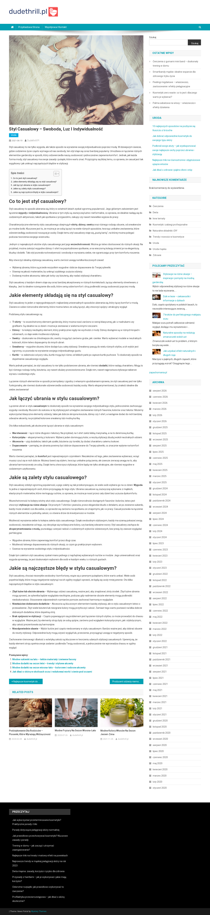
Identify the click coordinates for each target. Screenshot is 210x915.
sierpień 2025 (160, 445)
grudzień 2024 (160, 488)
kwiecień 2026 (160, 403)
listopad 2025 (160, 433)
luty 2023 (157, 561)
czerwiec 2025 (160, 458)
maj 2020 (157, 763)
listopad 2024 (160, 494)
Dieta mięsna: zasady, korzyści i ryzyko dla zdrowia (38, 871)
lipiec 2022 (158, 604)
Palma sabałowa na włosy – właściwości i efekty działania (174, 105)
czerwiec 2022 (160, 610)
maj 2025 (157, 464)
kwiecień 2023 (160, 555)
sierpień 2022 (160, 598)
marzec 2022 (160, 629)
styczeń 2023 (160, 568)
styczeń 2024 (160, 537)
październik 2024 (161, 500)
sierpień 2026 (160, 390)
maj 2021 (157, 690)
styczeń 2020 (160, 788)
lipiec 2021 (158, 678)
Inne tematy (159, 218)
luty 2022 (157, 635)
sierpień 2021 (160, 671)
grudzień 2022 (160, 574)
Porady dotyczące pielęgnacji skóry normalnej (35, 830)
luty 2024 (157, 531)
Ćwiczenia (158, 206)
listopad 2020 (160, 726)
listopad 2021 (160, 653)
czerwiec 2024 (160, 525)
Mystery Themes (38, 911)
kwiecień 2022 (160, 623)
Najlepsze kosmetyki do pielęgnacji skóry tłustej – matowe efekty (28, 681)
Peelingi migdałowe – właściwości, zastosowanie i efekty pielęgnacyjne (171, 84)
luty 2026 (157, 415)
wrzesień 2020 (160, 739)
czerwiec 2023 (160, 549)
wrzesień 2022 (160, 592)
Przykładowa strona (29, 27)
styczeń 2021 (160, 714)
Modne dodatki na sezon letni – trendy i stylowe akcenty (42, 663)
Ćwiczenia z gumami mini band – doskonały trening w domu (175, 63)
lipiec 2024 (158, 519)
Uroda (13, 135)
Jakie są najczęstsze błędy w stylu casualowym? (35, 192)
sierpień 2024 (160, 513)
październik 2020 (161, 732)
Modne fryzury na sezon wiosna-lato (75, 730)
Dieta (155, 212)
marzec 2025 (160, 476)
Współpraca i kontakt (56, 27)
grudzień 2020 (160, 720)
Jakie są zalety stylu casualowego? (29, 188)
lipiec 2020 (158, 751)
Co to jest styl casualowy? (25, 178)
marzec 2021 (160, 702)
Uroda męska (159, 249)
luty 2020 (157, 781)
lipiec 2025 (158, 452)
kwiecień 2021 (160, 696)
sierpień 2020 (160, 745)
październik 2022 (161, 586)
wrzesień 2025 (160, 439)
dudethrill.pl (33, 140)
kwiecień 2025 (160, 470)
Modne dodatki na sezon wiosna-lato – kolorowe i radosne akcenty (48, 667)
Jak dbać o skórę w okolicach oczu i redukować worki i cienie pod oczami (52, 671)
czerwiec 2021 (160, 684)
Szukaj (152, 37)
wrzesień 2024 (160, 506)
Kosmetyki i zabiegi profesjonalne (170, 224)
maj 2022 (157, 616)
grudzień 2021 (160, 647)
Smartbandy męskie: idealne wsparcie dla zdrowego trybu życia (174, 73)
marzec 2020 (160, 775)
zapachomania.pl (158, 372)
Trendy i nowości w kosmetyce (168, 236)
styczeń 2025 (160, 482)
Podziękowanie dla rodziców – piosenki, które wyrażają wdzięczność (30, 732)
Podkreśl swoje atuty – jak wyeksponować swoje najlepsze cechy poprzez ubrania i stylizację (174, 150)
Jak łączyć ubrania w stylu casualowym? (32, 185)
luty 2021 (157, 708)
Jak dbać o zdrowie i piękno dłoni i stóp (172, 170)
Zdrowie (157, 255)
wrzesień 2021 (160, 665)
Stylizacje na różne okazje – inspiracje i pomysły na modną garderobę (173, 278)
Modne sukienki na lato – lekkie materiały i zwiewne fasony (44, 659)
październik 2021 (161, 659)
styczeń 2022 (160, 641)
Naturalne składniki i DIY (165, 230)
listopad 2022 (160, 580)
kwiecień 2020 (160, 769)
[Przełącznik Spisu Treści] (54, 173)
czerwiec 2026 (160, 396)
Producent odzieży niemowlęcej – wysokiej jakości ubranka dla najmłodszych (127, 681)
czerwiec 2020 (160, 757)
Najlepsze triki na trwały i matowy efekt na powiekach (40, 855)
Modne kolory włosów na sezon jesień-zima (118, 732)
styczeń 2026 (160, 421)
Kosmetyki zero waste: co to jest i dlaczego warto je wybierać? (175, 94)
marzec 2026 (160, 409)
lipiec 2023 (158, 543)
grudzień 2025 (160, 427)
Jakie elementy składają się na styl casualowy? (35, 181)
